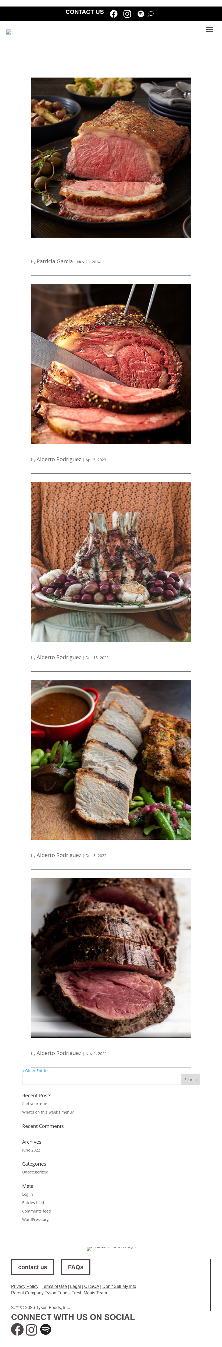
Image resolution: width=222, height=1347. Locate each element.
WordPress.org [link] (35, 1219)
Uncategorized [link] (35, 1172)
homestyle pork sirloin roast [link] (66, 845)
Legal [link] (75, 1286)
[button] (209, 29)
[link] (113, 15)
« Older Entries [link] (35, 1070)
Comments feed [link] (36, 1211)
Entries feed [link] (33, 1202)
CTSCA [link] (91, 1286)
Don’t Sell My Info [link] (119, 1286)
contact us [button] (32, 1267)
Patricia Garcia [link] (55, 261)
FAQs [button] (75, 1267)
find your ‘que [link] (34, 1103)
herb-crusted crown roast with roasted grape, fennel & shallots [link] (109, 648)
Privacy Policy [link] (24, 1286)
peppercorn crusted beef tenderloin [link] (75, 1043)
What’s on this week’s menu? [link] (48, 1112)
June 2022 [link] (31, 1150)
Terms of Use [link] (54, 1286)
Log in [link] (27, 1194)
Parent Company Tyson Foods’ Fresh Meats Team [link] (59, 1293)
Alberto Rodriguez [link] (59, 459)
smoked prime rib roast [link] (60, 450)
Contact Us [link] (85, 12)
